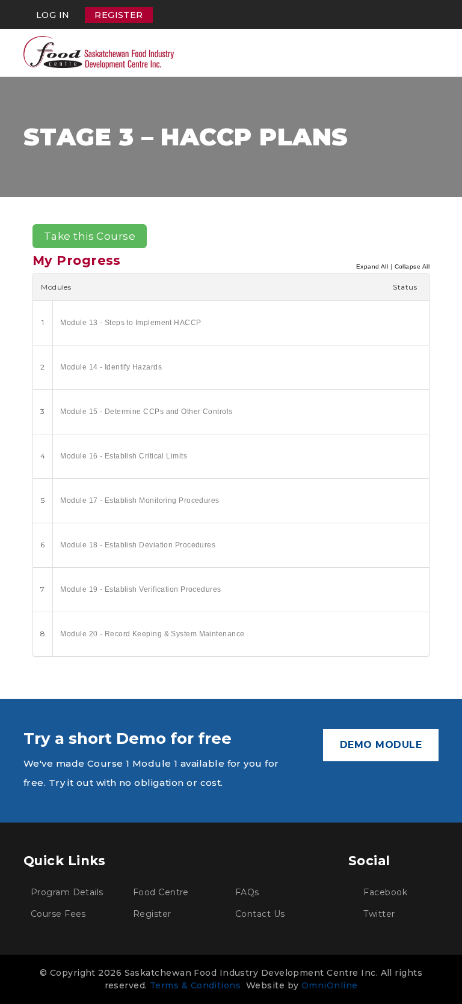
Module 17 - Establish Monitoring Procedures (139, 500)
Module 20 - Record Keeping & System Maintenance (152, 634)
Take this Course (89, 236)
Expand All (372, 266)
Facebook (384, 892)
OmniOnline (329, 985)
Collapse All (412, 266)
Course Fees (58, 913)
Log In (53, 15)
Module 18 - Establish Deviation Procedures (137, 545)
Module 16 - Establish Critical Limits (123, 456)
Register (118, 15)
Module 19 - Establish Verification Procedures (140, 589)
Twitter (378, 913)
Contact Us (260, 913)
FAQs (247, 892)
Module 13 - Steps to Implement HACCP (130, 322)
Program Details (67, 892)
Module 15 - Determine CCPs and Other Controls (146, 411)
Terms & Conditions (195, 985)
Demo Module (381, 744)
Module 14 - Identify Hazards (111, 367)
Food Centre (161, 892)
